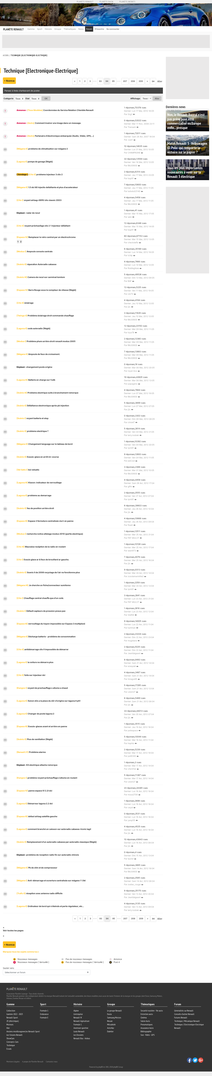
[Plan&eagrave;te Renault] (16, 988)
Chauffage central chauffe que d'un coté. (40, 598)
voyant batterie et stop (32, 418)
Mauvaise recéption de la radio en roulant (41, 546)
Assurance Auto (147, 1027)
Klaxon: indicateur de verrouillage (39, 482)
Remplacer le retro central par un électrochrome (46, 237)
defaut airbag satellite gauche (37, 816)
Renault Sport (12, 1017)
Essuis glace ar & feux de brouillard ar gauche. (43, 559)
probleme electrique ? (32, 431)
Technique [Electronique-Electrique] (29, 55)
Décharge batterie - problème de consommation (46, 636)
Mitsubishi (111, 1024)
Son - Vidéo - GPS (148, 1034)
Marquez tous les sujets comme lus (20, 951)
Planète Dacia (106, 1)
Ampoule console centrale (34, 251)
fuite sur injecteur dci (31, 675)
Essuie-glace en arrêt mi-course (38, 457)
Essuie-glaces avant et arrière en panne (42, 726)
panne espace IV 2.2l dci (34, 790)
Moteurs (9, 1024)
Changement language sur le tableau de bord (45, 444)
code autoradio (33, 328)
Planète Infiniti (127, 1)
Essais (9, 1048)
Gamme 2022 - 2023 (14, 1014)
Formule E (44, 1017)
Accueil (6, 55)
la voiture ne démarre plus (35, 662)
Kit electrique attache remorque (41, 765)
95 (113, 81)
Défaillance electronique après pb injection (43, 405)
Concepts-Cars (12, 1041)
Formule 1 (44, 1010)
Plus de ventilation (35, 739)
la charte (20, 90)
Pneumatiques (147, 1024)
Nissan (109, 1021)
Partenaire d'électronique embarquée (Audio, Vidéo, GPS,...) (60, 136)
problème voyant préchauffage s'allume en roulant (47, 778)
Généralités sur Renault (183, 1010)
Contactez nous (51, 1061)
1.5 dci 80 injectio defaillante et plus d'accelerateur (47, 187)
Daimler (110, 1031)
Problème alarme (31, 752)
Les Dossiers (79, 1034)
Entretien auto (147, 1014)
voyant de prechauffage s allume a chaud (42, 688)
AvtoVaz (110, 1027)
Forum (89, 29)
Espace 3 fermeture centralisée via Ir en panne (45, 521)
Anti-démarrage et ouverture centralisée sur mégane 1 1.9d (51, 880)
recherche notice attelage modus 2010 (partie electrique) (50, 534)
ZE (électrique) (12, 1021)
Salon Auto (145, 1021)
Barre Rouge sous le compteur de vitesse (46, 290)
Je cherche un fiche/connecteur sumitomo (44, 585)
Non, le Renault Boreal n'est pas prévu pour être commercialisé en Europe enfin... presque (186, 121)
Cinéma (144, 1017)
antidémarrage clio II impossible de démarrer (43, 649)
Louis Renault (79, 1031)
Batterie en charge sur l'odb (36, 380)
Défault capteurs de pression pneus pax (41, 611)
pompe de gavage (35, 161)
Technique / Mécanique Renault (187, 1021)
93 (100, 81)
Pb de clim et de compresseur (37, 867)
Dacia (109, 1014)
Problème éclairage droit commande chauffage (45, 315)
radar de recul (33, 213)
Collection (10, 1010)
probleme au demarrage (34, 495)
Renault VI (78, 1017)
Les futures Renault (14, 1034)
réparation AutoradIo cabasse (36, 264)
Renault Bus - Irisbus (82, 1038)
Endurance (44, 1014)
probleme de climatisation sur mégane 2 (42, 148)
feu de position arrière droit (35, 508)
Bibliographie (146, 1031)
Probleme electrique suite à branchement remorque (47, 392)
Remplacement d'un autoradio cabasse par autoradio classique (57, 842)
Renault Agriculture (81, 1021)
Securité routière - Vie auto (152, 1010)
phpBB (100, 1067)
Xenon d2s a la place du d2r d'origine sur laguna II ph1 (48, 701)
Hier (8, 1027)
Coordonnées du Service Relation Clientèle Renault (60, 110)
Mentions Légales (13, 1061)
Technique (10, 1045)
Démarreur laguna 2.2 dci (35, 803)
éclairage (25, 303)
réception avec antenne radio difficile (39, 893)
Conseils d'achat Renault (184, 1014)
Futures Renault (180, 1017)
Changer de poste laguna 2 (35, 713)
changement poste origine (39, 367)
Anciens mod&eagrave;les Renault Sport (23, 1031)
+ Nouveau (9, 80)
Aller (159, 81)
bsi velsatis (28, 469)
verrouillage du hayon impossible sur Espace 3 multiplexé (51, 623)
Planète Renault (85, 1)
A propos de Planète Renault (32, 1061)
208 (133, 81)
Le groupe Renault (114, 1010)
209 (141, 81)
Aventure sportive (81, 1027)
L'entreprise (78, 1014)
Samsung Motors (114, 1017)
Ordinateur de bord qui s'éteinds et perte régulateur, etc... (50, 906)
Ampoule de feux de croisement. (38, 354)
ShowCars (10, 1038)
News (81, 29)
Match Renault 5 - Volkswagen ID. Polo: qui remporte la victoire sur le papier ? (187, 147)
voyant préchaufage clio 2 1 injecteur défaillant (43, 225)
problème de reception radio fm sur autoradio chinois (52, 855)
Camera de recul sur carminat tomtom (41, 277)
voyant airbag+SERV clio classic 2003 (39, 200)
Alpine (76, 1010)
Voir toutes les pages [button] (13, 930)
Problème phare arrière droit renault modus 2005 (46, 341)
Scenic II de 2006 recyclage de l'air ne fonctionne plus (48, 572)
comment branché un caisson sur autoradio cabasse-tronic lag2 (54, 829)
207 (125, 81)
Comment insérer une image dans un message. (54, 123)
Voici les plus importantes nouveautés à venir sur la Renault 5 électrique (184, 172)
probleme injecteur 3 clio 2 (46, 174)
